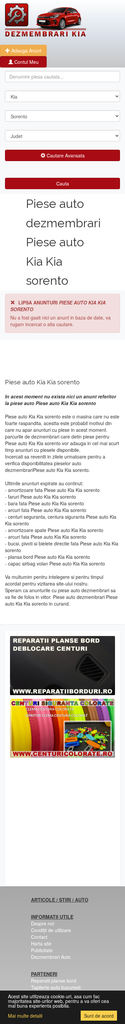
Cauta (62, 183)
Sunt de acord (99, 1015)
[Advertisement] (62, 823)
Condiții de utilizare (51, 930)
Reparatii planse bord (53, 980)
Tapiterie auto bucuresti (56, 987)
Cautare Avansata (65, 155)
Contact (39, 936)
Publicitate (42, 950)
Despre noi (42, 923)
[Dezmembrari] (45, 20)
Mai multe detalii (25, 1015)
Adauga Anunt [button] (25, 50)
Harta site (41, 943)
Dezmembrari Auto (51, 956)
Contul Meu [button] (26, 61)
